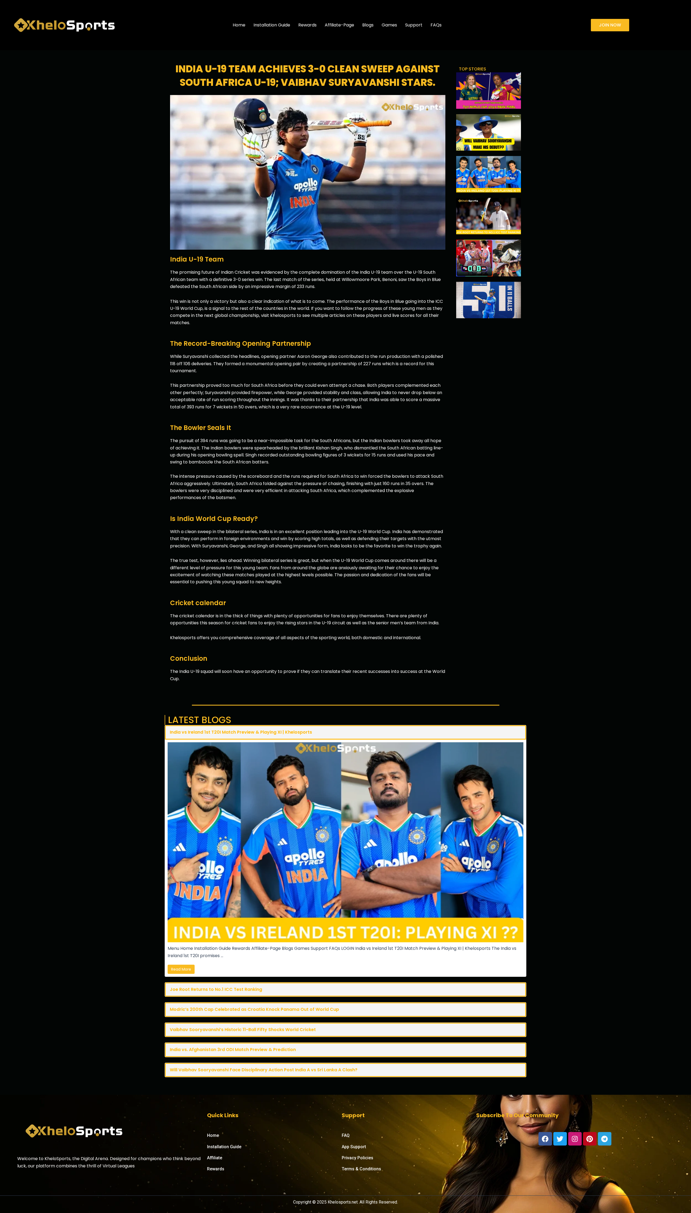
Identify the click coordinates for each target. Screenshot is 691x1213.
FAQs (436, 25)
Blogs (368, 25)
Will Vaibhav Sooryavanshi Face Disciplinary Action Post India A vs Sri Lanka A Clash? (263, 1070)
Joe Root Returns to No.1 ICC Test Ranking (216, 989)
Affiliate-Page (339, 25)
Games (389, 25)
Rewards (307, 25)
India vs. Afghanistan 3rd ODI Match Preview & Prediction (233, 1049)
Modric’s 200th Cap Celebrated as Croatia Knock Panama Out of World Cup (254, 1009)
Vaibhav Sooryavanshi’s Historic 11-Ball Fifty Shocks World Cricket (243, 1029)
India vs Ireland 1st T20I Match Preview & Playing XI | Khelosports (241, 732)
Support (413, 25)
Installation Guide (271, 25)
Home (239, 25)
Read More (181, 969)
